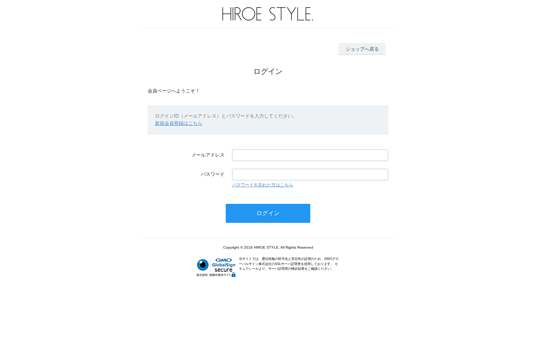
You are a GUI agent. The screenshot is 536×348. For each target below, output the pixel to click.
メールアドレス (208, 155)
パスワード (213, 174)
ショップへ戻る (362, 49)
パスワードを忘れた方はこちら (262, 184)
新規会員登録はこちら (178, 123)
